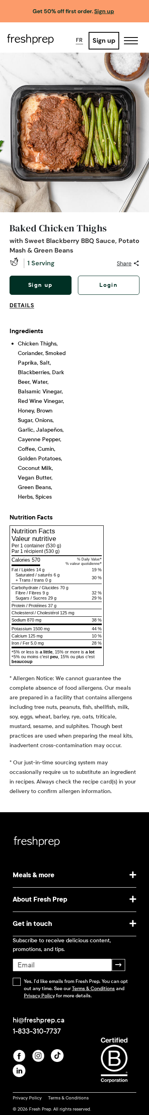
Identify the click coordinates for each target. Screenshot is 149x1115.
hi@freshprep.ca (38, 1020)
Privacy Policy (39, 996)
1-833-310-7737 (37, 1031)
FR (79, 39)
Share (124, 263)
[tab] (25, 310)
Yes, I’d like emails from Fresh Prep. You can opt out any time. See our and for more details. (76, 988)
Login (108, 285)
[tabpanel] (74, 557)
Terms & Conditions (93, 988)
